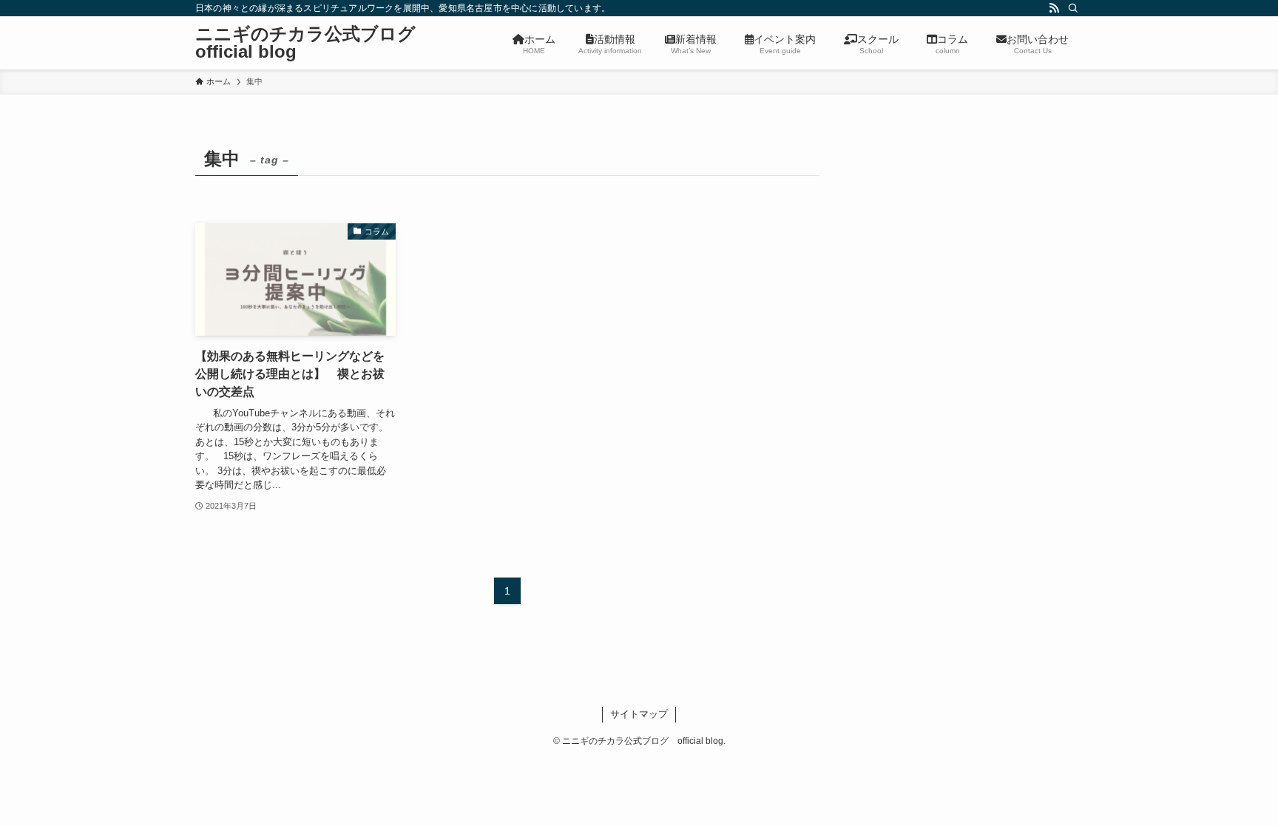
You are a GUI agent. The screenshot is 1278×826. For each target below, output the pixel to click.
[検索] (1073, 8)
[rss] (1054, 8)
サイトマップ (639, 714)
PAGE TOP (1235, 789)
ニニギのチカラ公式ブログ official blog (314, 43)
